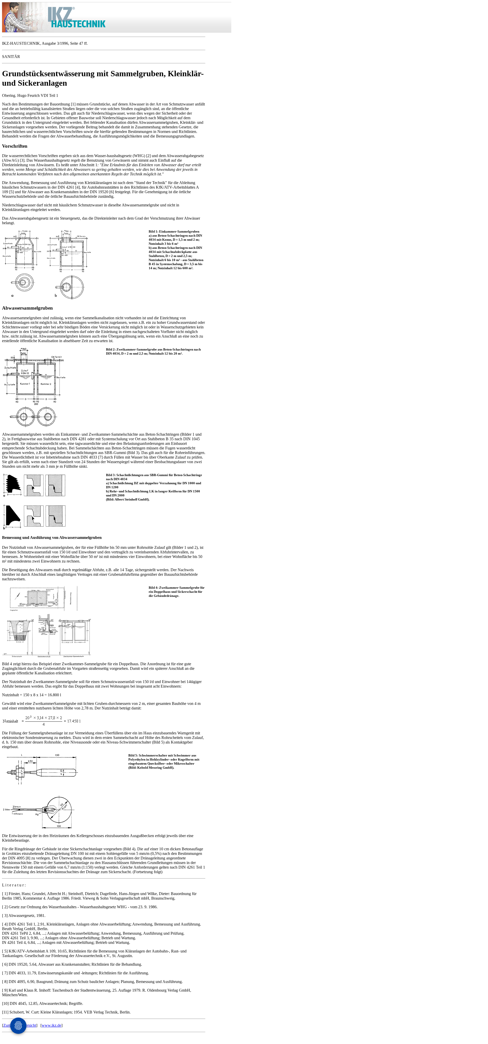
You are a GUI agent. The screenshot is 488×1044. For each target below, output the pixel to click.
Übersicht (28, 1025)
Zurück (9, 1025)
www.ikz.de (51, 1025)
